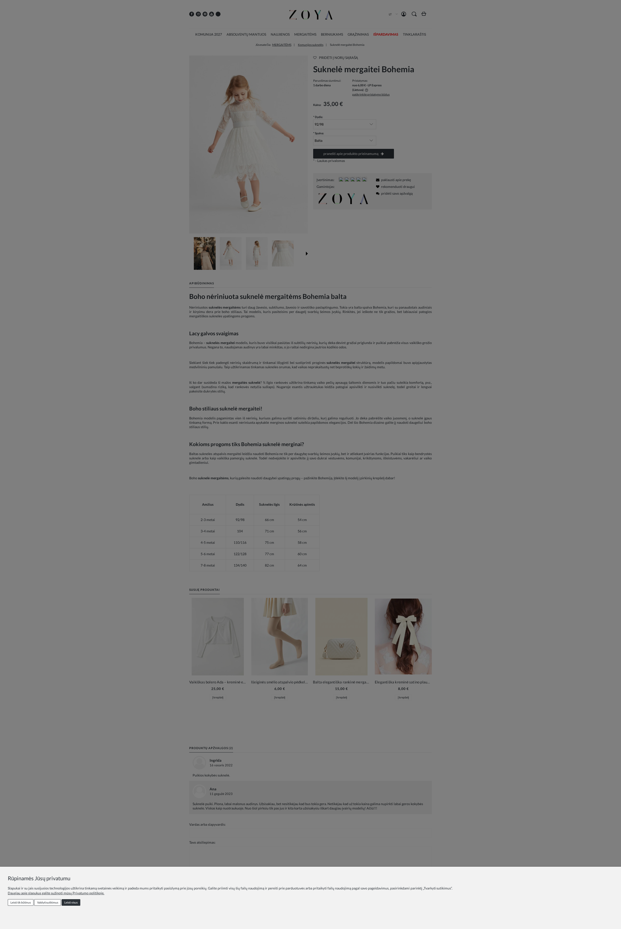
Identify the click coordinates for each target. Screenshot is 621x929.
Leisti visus (71, 902)
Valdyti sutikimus (47, 902)
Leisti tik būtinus (20, 902)
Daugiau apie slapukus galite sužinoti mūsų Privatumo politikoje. (56, 893)
